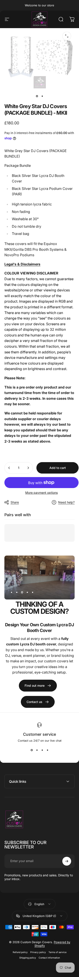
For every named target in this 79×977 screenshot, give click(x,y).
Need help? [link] (66, 502)
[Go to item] (37, 96)
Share (15, 502)
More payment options (41, 492)
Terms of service (57, 952)
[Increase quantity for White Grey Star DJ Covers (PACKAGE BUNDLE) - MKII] (28, 467)
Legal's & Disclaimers (22, 264)
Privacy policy (38, 952)
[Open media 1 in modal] (66, 36)
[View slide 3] (42, 750)
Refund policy (20, 952)
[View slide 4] (47, 750)
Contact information (49, 957)
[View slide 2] (37, 750)
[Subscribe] (66, 861)
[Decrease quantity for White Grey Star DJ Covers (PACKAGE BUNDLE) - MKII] (9, 467)
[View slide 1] (31, 750)
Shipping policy (27, 957)
